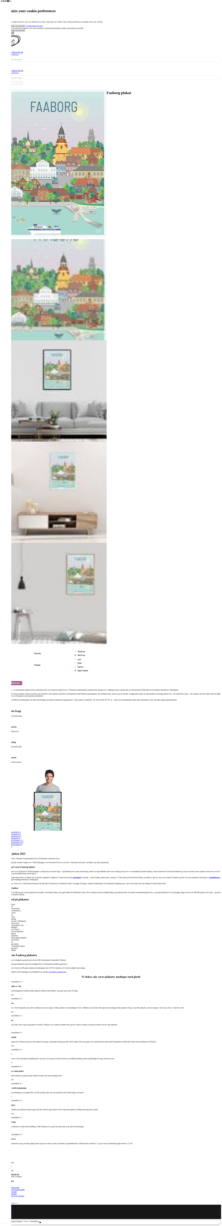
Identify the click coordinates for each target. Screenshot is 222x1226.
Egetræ (80, 667)
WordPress (35, 1221)
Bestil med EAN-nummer (15, 1196)
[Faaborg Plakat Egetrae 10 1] (12, 843)
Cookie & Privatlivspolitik (15, 1190)
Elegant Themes (16, 1221)
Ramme (37, 665)
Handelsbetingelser (12, 1188)
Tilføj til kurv (15, 683)
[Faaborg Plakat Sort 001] (47, 830)
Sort (79, 659)
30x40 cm (81, 652)
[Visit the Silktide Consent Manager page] (12, 34)
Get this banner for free (34, 26)
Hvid (79, 663)
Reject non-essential (18, 26)
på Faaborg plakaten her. (58, 972)
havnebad (77, 877)
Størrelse (37, 653)
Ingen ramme (83, 671)
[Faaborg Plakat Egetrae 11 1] (12, 840)
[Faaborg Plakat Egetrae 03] (11, 845)
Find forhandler (11, 1192)
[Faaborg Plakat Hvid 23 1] (11, 836)
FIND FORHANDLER (14, 52)
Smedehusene (214, 877)
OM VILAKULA (12, 54)
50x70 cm (81, 655)
